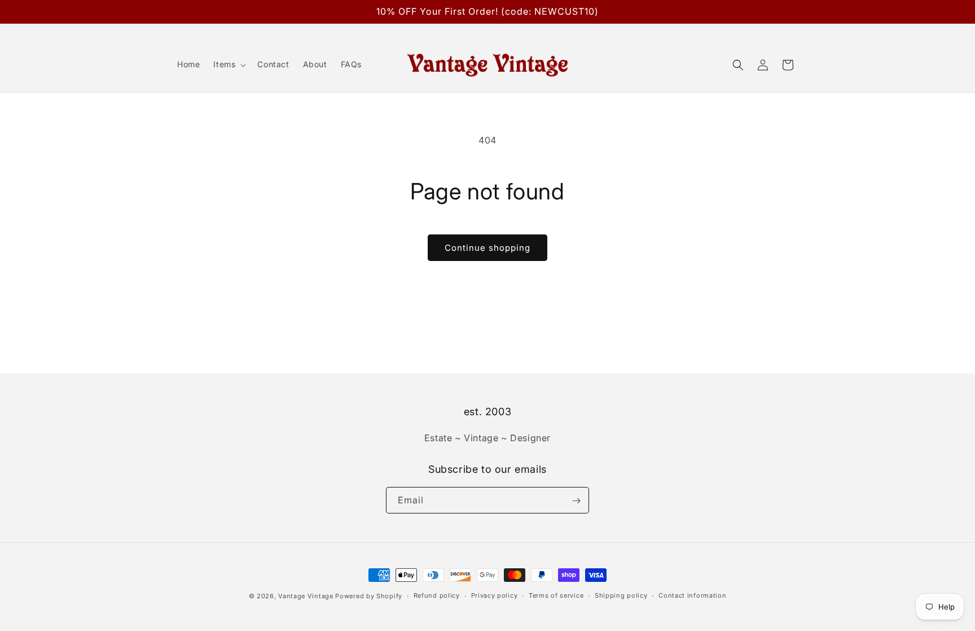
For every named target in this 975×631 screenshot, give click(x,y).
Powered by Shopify (368, 596)
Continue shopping (487, 247)
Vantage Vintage (305, 596)
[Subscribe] (576, 501)
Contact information (692, 595)
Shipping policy (621, 595)
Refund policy (437, 595)
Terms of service (556, 595)
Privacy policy (494, 595)
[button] (229, 64)
